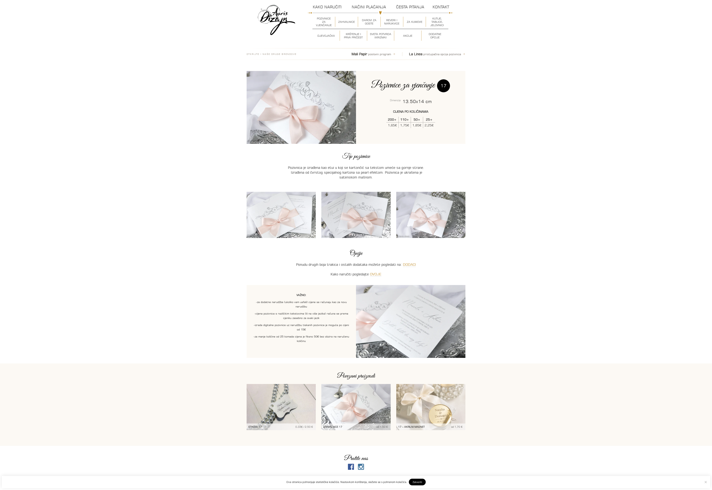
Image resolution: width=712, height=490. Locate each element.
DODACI (409, 264)
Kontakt (441, 7)
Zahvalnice (346, 22)
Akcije (407, 35)
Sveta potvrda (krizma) (380, 35)
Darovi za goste (369, 22)
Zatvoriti (417, 482)
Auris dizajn (276, 20)
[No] (705, 482)
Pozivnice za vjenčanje (324, 22)
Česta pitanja (410, 7)
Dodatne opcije (435, 35)
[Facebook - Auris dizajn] (351, 467)
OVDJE (375, 274)
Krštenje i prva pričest (353, 35)
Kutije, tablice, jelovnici (437, 22)
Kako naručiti (327, 7)
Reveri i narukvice (391, 22)
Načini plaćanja (369, 7)
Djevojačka (326, 35)
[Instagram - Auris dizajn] (361, 467)
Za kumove (414, 22)
